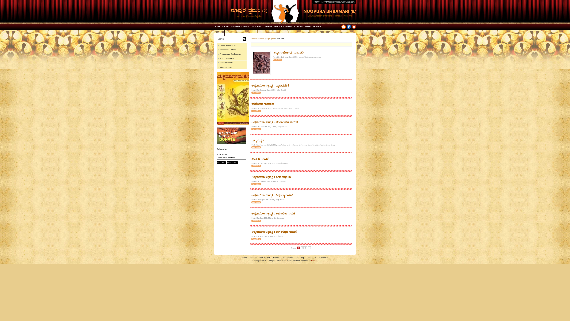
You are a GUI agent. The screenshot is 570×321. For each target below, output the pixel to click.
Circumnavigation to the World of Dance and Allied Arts (330, 16)
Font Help (300, 258)
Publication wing (283, 27)
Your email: (222, 154)
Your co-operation (227, 58)
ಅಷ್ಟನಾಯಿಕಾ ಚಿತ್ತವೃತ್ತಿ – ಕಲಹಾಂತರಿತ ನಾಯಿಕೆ (274, 122)
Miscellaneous (226, 67)
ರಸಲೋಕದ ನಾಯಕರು (262, 103)
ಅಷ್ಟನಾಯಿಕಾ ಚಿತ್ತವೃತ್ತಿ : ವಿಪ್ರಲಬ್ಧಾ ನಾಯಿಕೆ (272, 195)
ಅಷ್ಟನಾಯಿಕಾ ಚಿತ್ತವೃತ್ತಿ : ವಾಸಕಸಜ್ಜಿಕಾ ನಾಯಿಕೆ (274, 231)
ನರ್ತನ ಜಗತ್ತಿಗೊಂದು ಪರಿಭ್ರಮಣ (249, 16)
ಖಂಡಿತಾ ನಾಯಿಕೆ (260, 158)
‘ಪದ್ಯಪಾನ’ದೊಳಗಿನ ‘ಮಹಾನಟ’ (288, 52)
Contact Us (323, 258)
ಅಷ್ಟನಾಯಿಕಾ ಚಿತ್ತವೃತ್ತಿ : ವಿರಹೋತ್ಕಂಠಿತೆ (271, 177)
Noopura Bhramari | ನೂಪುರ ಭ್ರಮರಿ (263, 39)
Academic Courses (262, 27)
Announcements (226, 63)
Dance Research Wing (229, 45)
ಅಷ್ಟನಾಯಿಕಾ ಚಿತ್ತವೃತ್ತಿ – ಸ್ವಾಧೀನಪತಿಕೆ (270, 85)
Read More (277, 59)
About (225, 27)
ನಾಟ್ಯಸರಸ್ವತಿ (257, 140)
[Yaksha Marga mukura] (234, 124)
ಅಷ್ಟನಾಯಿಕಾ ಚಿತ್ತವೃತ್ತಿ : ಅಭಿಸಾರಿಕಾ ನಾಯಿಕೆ (273, 213)
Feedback (312, 258)
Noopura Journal (240, 27)
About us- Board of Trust (260, 258)
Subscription (288, 258)
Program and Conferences (230, 54)
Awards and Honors (228, 50)
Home (217, 27)
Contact (219, 33)
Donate (317, 27)
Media (308, 27)
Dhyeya (314, 261)
